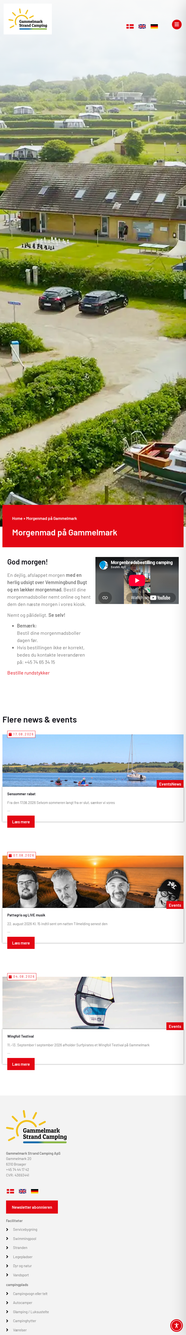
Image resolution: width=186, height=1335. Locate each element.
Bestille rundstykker (28, 672)
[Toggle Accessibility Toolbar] (176, 1325)
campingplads (17, 1284)
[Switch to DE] (154, 26)
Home (17, 518)
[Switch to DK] (130, 26)
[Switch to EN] (142, 26)
